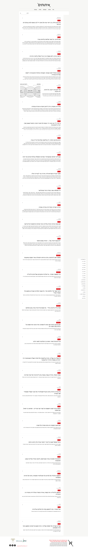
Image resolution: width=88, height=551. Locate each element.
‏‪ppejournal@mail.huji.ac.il (22, 545)
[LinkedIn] (12, 545)
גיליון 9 (59, 20)
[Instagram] (15, 545)
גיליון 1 (59, 406)
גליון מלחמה (58, 255)
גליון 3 (59, 490)
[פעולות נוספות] (22, 18)
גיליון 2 (59, 339)
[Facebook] (10, 545)
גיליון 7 (59, 188)
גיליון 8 (59, 121)
